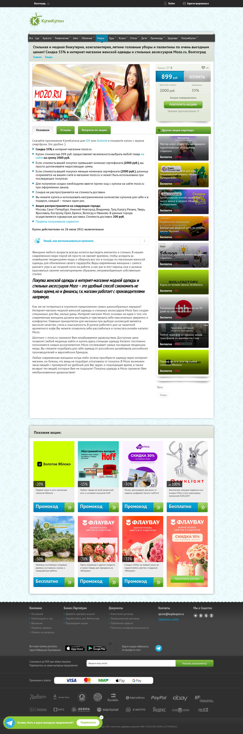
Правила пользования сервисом (57, 221)
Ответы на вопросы (42, 632)
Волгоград (39, 3)
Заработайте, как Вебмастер (82, 618)
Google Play (97, 648)
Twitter (206, 616)
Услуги (123, 38)
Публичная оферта (122, 623)
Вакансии (37, 623)
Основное (42, 130)
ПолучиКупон (189, 38)
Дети (144, 38)
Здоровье (173, 38)
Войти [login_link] (171, 3)
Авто (76, 38)
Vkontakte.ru (201, 616)
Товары (102, 38)
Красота (48, 38)
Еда (38, 38)
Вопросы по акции (94, 130)
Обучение (88, 38)
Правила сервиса (41, 627)
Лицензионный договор (125, 618)
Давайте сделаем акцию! (80, 614)
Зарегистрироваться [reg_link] (198, 3)
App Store (75, 648)
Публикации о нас (42, 618)
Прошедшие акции (77, 623)
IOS (88, 140)
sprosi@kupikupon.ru (171, 614)
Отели (134, 38)
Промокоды (157, 38)
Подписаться (88, 722)
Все (31, 38)
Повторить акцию (183, 104)
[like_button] (203, 68)
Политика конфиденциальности (130, 627)
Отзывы (65, 130)
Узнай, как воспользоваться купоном (68, 241)
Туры (113, 38)
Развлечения (63, 38)
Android (102, 140)
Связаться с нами (168, 619)
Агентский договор (122, 614)
